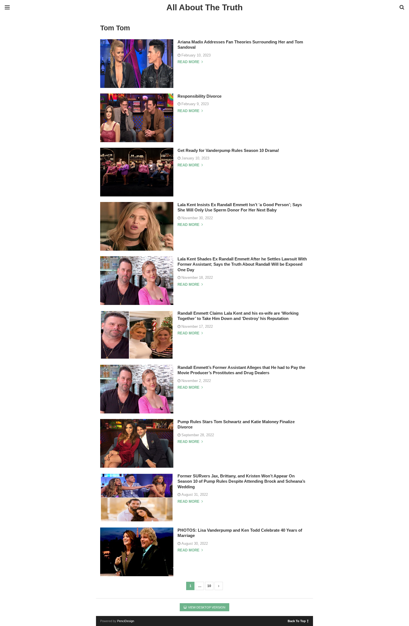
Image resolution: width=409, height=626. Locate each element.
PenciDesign (125, 621)
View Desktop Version (206, 607)
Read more (189, 62)
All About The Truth (204, 7)
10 (209, 586)
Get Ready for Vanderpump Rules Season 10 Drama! (228, 150)
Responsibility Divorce (199, 96)
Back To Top (297, 620)
